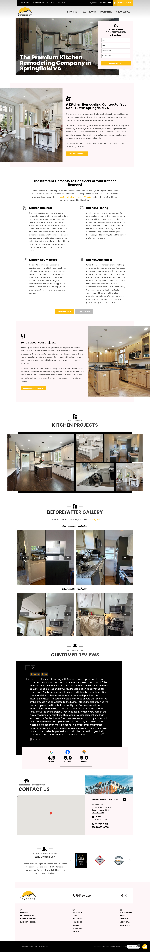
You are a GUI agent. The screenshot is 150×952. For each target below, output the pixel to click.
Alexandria (125, 922)
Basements (106, 11)
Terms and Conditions (29, 946)
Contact (52, 2)
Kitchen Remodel (27, 915)
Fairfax (123, 915)
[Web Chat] (144, 946)
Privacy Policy (43, 946)
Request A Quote (124, 3)
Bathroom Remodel (28, 919)
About (26, 2)
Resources (77, 912)
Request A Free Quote (77, 154)
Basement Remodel (28, 922)
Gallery (63, 2)
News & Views (39, 2)
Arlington (124, 919)
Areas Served (123, 11)
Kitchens (72, 11)
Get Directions (98, 812)
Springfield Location (105, 799)
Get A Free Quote (64, 312)
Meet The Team (78, 919)
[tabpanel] (75, 462)
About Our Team (84, 312)
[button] (51, 813)
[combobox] (115, 56)
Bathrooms (89, 11)
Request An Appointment (33, 388)
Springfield (125, 925)
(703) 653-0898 (100, 827)
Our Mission (77, 922)
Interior (24, 912)
